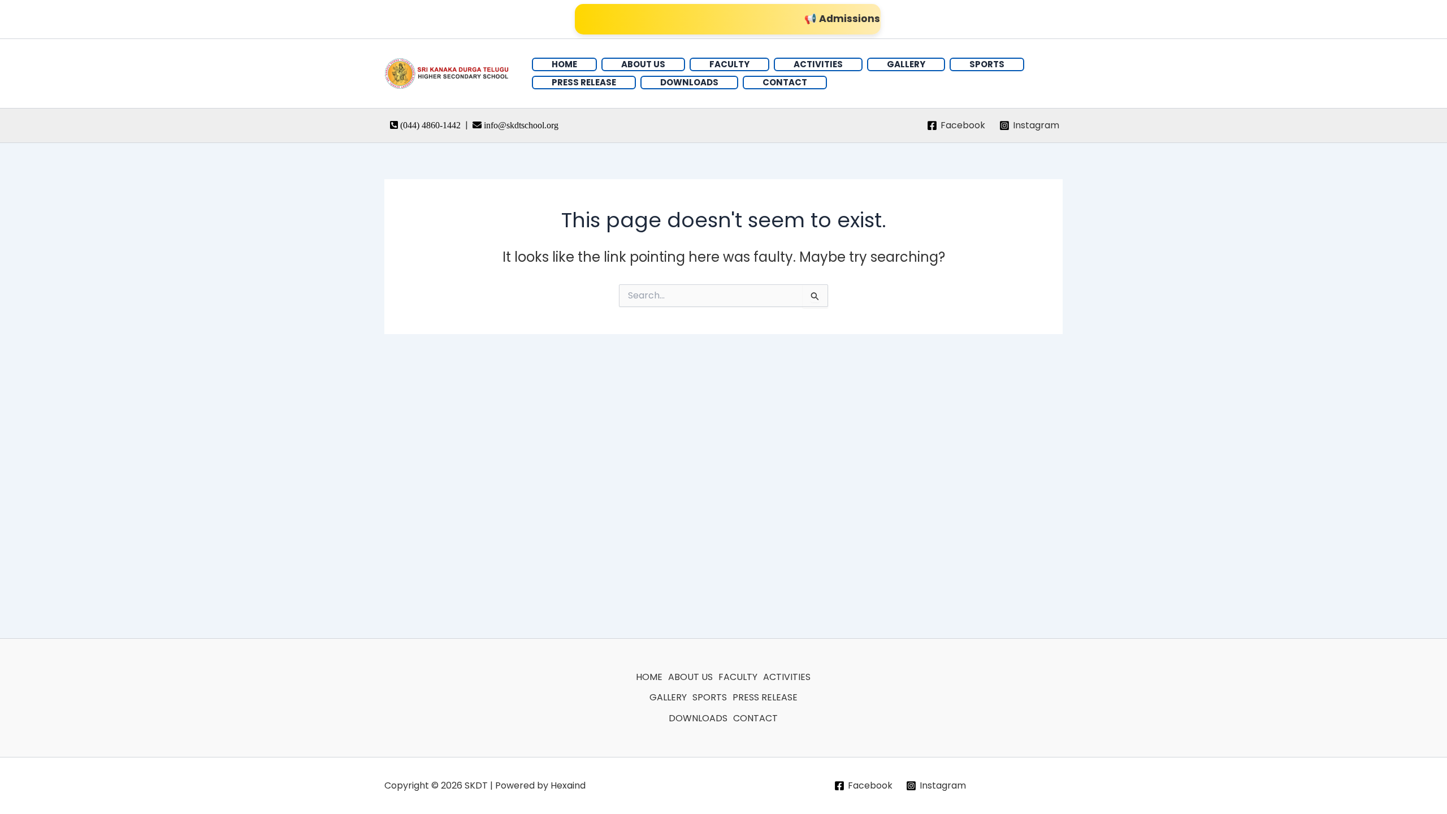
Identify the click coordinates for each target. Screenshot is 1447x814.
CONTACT (755, 718)
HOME (649, 676)
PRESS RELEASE (765, 697)
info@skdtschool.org (521, 125)
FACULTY (737, 676)
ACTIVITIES (787, 676)
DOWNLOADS (698, 718)
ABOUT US (690, 676)
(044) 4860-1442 (431, 125)
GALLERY (668, 697)
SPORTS (709, 697)
